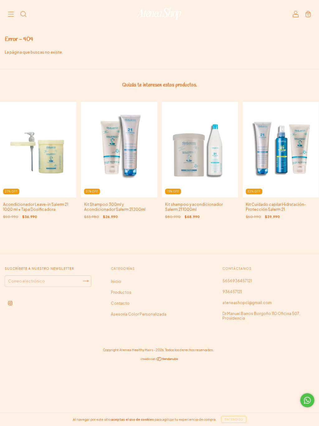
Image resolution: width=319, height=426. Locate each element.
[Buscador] (23, 14)
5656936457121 (237, 280)
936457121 (232, 291)
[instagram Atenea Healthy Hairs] (10, 303)
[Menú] (11, 14)
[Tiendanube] (159, 359)
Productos (121, 292)
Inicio (116, 281)
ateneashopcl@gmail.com (247, 302)
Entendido (234, 419)
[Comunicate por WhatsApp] (307, 400)
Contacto (120, 303)
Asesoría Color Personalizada (138, 314)
